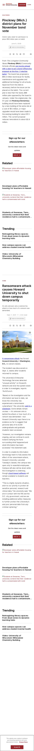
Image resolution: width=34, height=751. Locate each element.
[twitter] (17, 54)
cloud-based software (17, 473)
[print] (31, 54)
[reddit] (20, 54)
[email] (24, 54)
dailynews (6, 15)
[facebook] (10, 54)
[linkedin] (14, 54)
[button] (3, 4)
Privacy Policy (23, 742)
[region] (17, 743)
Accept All (17, 747)
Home (4, 280)
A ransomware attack (11, 358)
